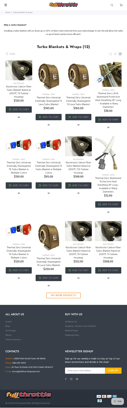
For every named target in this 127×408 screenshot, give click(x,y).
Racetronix (18, 83)
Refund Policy (71, 331)
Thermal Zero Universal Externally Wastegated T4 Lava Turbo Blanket (78, 101)
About (8, 335)
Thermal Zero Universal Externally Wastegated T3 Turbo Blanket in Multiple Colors (48, 168)
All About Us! (71, 322)
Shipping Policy (72, 335)
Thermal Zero (48, 94)
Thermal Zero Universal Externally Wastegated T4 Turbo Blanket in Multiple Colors (19, 253)
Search (8, 322)
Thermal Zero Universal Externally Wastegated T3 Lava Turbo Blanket (48, 101)
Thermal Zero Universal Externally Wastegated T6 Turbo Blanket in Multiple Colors (19, 168)
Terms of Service (13, 339)
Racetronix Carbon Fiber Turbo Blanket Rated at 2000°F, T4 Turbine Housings (18, 92)
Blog (7, 326)
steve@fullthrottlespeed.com (26, 371)
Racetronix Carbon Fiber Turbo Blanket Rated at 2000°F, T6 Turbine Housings (78, 253)
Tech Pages (10, 331)
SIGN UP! (113, 371)
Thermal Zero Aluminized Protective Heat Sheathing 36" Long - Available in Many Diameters (108, 185)
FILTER (12, 53)
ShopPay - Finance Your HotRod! (80, 326)
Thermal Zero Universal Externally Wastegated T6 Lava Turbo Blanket (49, 262)
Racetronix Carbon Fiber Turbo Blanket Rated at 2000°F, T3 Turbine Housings (108, 253)
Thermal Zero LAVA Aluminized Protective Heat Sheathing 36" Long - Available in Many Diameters (108, 100)
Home (7, 12)
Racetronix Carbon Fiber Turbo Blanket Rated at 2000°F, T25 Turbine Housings (78, 168)
